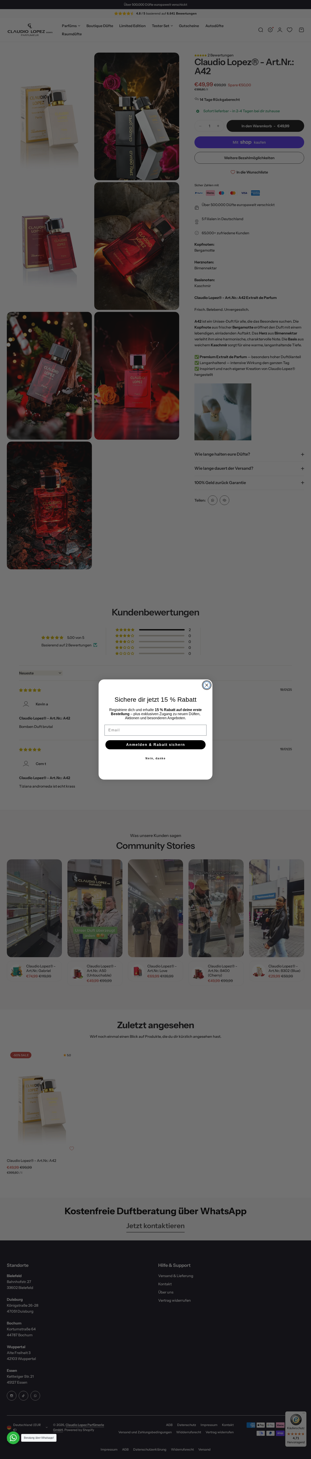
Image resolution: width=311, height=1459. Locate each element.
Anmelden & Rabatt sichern (155, 745)
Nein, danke (155, 758)
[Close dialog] (206, 685)
